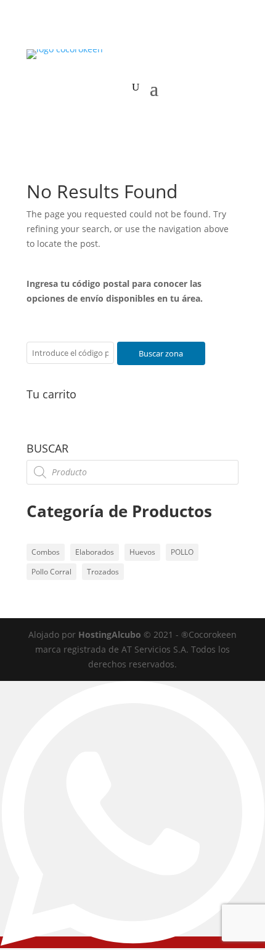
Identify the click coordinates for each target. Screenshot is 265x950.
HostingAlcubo (109, 634)
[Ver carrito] (114, 87)
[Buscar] (135, 87)
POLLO (182, 552)
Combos (45, 552)
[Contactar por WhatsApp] (132, 942)
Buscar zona (161, 353)
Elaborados (94, 552)
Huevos (142, 552)
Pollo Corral (51, 571)
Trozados (103, 571)
